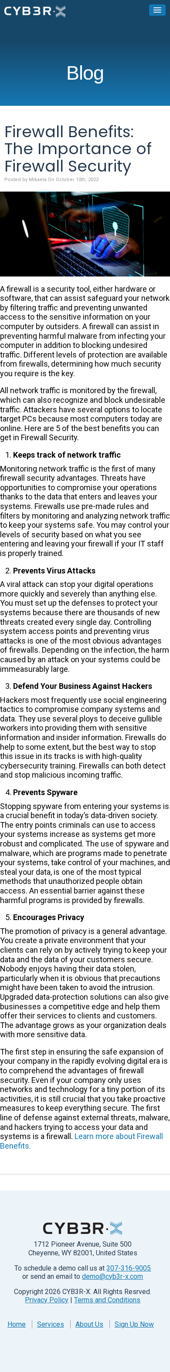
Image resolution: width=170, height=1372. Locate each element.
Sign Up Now (134, 1324)
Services (50, 1324)
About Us (89, 1324)
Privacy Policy (46, 1300)
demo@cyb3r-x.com (112, 1276)
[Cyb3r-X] (35, 11)
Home (16, 1324)
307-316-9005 (128, 1268)
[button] (157, 10)
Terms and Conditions (107, 1300)
